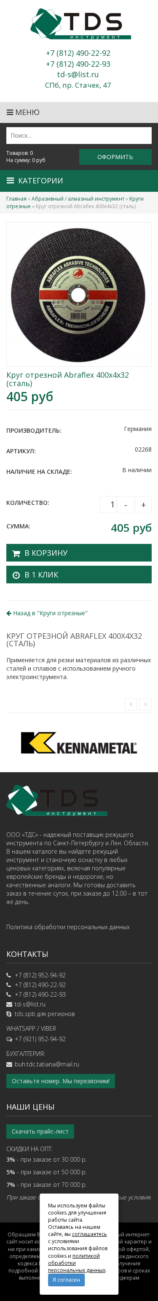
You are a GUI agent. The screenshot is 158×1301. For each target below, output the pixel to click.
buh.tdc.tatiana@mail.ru (47, 1064)
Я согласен (66, 1279)
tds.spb (25, 1014)
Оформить (115, 157)
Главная (16, 198)
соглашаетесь (89, 1234)
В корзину (45, 553)
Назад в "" (49, 613)
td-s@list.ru (30, 1004)
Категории (40, 180)
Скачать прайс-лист (40, 1131)
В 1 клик (41, 575)
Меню (26, 112)
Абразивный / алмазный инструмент (78, 198)
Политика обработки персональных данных (68, 927)
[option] (79, 743)
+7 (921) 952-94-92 (40, 1039)
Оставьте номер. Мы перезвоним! (61, 1081)
